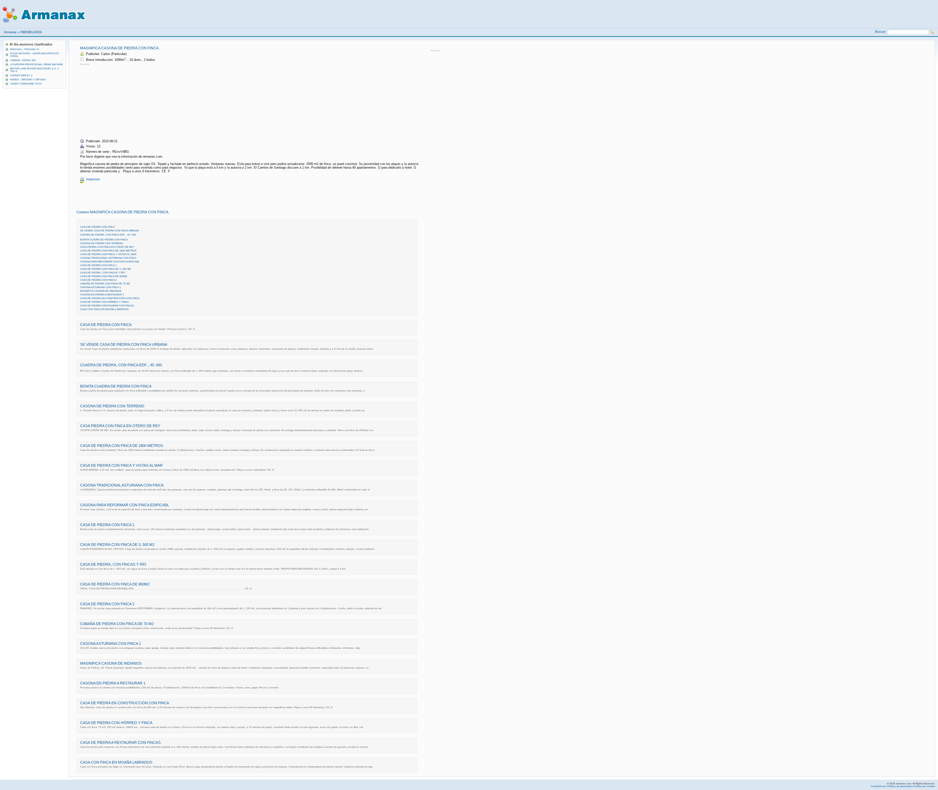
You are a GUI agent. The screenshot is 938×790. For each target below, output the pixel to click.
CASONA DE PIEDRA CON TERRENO (101, 243)
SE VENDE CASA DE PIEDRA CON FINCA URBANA (109, 230)
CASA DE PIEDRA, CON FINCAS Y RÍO (102, 272)
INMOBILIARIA (31, 32)
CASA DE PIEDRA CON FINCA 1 (98, 265)
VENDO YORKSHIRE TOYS (26, 83)
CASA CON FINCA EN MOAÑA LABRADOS (104, 309)
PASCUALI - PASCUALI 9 (24, 49)
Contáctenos (878, 786)
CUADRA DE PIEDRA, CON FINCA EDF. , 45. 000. (108, 234)
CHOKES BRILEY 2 (21, 75)
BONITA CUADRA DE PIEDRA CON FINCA (104, 239)
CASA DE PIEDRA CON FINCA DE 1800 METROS (108, 250)
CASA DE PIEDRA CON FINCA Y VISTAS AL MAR (108, 254)
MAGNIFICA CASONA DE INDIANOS (100, 291)
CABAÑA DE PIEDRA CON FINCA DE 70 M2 (105, 283)
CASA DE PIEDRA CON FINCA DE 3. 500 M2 (105, 269)
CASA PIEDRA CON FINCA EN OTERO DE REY (107, 247)
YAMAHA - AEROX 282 (23, 60)
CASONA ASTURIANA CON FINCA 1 (100, 287)
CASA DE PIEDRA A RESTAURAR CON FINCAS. (107, 305)
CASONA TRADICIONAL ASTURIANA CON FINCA (108, 258)
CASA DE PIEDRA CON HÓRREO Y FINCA (104, 302)
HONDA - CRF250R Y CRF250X (28, 79)
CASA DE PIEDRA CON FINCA (97, 227)
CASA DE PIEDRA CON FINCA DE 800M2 (103, 276)
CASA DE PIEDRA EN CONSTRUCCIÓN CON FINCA (109, 298)
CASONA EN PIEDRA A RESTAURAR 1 (102, 294)
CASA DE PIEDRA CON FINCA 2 (98, 280)
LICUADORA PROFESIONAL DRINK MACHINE (36, 64)
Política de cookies (924, 786)
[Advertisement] (121, 100)
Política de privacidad (899, 786)
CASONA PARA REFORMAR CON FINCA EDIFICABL (110, 261)
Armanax (10, 32)
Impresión (93, 179)
